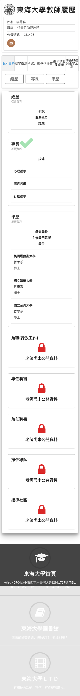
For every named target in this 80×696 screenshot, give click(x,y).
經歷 (14, 78)
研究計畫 (34, 63)
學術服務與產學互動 (72, 63)
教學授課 (21, 63)
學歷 (55, 78)
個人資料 (8, 63)
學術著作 (46, 63)
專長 (35, 78)
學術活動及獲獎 (59, 63)
